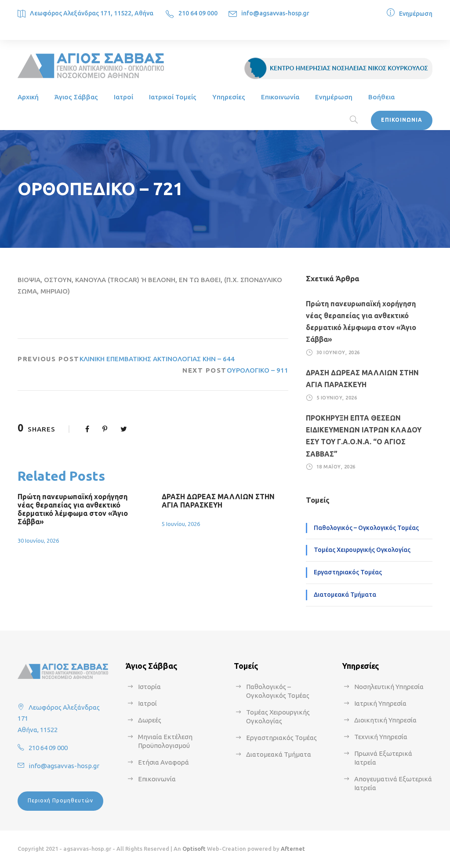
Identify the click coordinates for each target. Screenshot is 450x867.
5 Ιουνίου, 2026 (181, 524)
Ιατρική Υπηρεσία (380, 703)
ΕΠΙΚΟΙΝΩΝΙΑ (401, 120)
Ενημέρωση (415, 13)
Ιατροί (123, 97)
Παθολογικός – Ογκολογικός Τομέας (366, 527)
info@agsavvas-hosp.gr (275, 13)
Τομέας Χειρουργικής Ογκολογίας (362, 549)
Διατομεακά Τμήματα (345, 594)
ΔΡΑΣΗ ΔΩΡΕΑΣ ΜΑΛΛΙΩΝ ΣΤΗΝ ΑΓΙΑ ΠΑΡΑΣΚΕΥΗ (218, 501)
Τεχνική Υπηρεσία (380, 736)
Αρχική (28, 97)
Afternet (293, 848)
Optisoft (194, 848)
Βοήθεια (381, 97)
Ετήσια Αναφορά (163, 762)
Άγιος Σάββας (76, 97)
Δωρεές (149, 720)
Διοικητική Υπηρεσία (385, 720)
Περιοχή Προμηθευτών (60, 800)
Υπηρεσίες (228, 97)
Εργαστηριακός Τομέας (348, 572)
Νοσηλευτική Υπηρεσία (389, 686)
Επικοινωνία (280, 97)
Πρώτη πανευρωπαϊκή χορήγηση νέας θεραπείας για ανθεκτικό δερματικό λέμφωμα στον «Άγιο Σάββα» (73, 509)
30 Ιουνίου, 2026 (38, 540)
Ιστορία (149, 686)
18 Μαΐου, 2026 (336, 466)
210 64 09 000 (198, 13)
